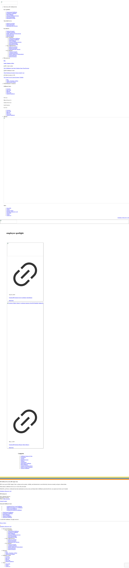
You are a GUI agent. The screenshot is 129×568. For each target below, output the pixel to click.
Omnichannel (23, 462)
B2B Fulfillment (24, 464)
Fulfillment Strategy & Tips (26, 456)
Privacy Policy (3, 523)
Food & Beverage (24, 459)
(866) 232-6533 (6, 498)
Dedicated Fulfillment (7, 517)
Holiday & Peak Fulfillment (27, 467)
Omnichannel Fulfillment (8, 512)
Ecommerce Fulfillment (8, 513)
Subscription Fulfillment (26, 463)
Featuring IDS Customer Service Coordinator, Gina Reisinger (20, 297)
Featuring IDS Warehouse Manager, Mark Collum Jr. (19, 444)
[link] (25, 268)
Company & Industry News (27, 465)
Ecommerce (23, 457)
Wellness (23, 461)
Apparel (22, 458)
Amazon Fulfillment (25, 468)
